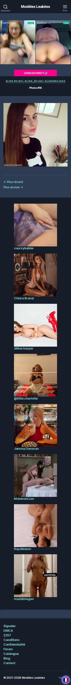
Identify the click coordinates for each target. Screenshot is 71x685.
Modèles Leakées (35, 6)
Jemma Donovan (26, 448)
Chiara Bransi (24, 298)
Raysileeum (22, 549)
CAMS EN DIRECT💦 (35, 73)
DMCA (8, 630)
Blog (6, 658)
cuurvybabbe (23, 248)
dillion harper (23, 348)
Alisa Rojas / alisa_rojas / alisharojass (35, 81)
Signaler (9, 626)
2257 (7, 635)
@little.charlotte (26, 398)
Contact (9, 663)
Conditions (11, 640)
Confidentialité (14, 644)
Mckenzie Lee (24, 498)
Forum (8, 649)
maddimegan (24, 599)
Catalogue (11, 654)
